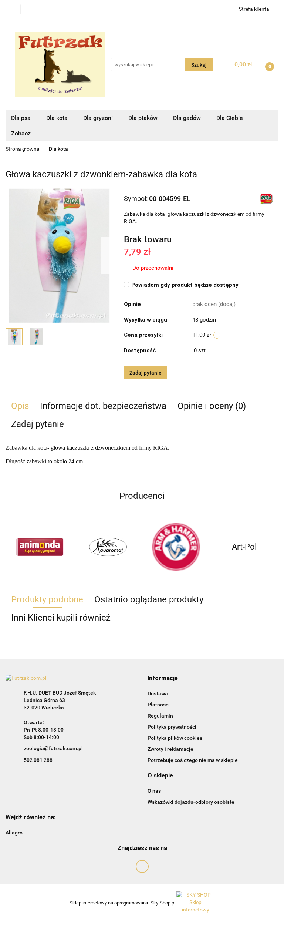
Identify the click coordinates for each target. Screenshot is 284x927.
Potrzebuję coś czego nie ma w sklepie (193, 760)
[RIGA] (266, 198)
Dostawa (158, 693)
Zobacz (21, 133)
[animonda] (40, 547)
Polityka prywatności (172, 727)
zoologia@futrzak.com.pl (53, 748)
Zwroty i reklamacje (170, 749)
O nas (154, 791)
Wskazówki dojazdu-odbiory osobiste (191, 802)
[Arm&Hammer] (176, 547)
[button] (163, 678)
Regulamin (160, 716)
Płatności (159, 705)
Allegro (14, 833)
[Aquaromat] (108, 547)
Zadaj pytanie (145, 373)
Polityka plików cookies (175, 738)
